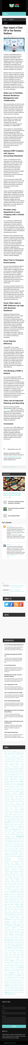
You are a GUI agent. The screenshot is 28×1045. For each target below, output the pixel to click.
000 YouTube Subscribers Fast (12, 751)
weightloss (7, 985)
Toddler (18, 974)
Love (5, 889)
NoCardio (22, 911)
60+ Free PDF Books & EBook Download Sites (13, 644)
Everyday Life (20, 831)
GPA (13, 848)
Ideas (12, 866)
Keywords (6, 878)
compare (13, 804)
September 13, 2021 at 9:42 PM (17, 526)
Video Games (18, 980)
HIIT (11, 856)
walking (15, 982)
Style (8, 964)
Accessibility (21, 756)
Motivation (17, 904)
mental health (20, 894)
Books (22, 781)
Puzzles (22, 930)
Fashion (18, 834)
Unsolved (16, 979)
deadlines (11, 812)
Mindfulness (7, 899)
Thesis (10, 970)
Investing (18, 874)
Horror (12, 863)
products (13, 929)
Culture (22, 809)
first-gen (14, 840)
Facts (10, 834)
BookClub (16, 781)
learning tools (17, 884)
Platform (15, 924)
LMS (17, 887)
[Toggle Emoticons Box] (3, 583)
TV (16, 977)
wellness (11, 987)
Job (8, 876)
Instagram (21, 869)
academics (6, 756)
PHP (18, 922)
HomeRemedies (7, 859)
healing (11, 853)
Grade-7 (6, 849)
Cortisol (19, 806)
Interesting (6, 871)
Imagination (21, 866)
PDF (23, 919)
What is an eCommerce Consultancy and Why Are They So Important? (13, 591)
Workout (9, 990)
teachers (6, 967)
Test (9, 969)
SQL (14, 957)
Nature (9, 909)
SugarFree (16, 964)
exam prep (7, 832)
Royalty (22, 940)
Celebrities (17, 791)
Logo (19, 887)
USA (20, 979)
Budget (16, 784)
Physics (22, 922)
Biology (11, 778)
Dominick (9, 526)
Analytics (6, 764)
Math (22, 891)
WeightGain (21, 984)
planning (6, 924)
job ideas (12, 876)
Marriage (19, 891)
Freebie (9, 843)
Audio (19, 771)
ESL (23, 829)
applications (15, 768)
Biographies (21, 776)
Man (9, 891)
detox (19, 814)
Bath (20, 773)
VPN (11, 982)
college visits (14, 801)
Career (6, 789)
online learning (12, 916)
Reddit (15, 935)
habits (17, 851)
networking (21, 909)
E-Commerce (12, 819)
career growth (18, 789)
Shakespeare (21, 947)
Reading (11, 934)
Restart (15, 939)
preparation (14, 927)
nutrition (6, 914)
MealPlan (6, 892)
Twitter (6, 604)
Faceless (6, 834)
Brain (11, 783)
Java (5, 876)
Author (22, 771)
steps (12, 959)
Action (5, 759)
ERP (10, 466)
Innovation (21, 868)
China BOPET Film (11, 555)
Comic (11, 803)
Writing (6, 992)
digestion (17, 816)
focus (20, 841)
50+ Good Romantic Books (10, 665)
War (23, 982)
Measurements (12, 892)
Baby (13, 773)
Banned (16, 773)
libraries (18, 886)
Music (5, 906)
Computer (17, 804)
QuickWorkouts (17, 932)
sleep (10, 952)
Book (11, 781)
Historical (14, 856)
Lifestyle (8, 887)
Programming (20, 929)
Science (10, 944)
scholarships (17, 942)
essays (9, 831)
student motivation (19, 960)
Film (12, 838)
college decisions (19, 798)
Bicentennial (15, 776)
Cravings (22, 807)
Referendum (21, 935)
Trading (13, 975)
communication (7, 804)
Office (15, 914)
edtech (22, 821)
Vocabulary (7, 982)
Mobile (10, 901)
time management (9, 972)
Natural (14, 907)
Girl (20, 846)
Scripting (17, 944)
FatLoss (13, 836)
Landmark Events (9, 879)
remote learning (14, 937)
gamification (21, 844)
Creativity (6, 809)
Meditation (6, 894)
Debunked (17, 812)
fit (7, 841)
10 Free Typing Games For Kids (10, 684)
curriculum (6, 811)
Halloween (6, 853)
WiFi (14, 987)
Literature (13, 887)
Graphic (19, 849)
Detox (22, 814)
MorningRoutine (11, 904)
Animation (6, 766)
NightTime (15, 911)
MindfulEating (21, 897)
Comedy (6, 803)
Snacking (6, 954)
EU (12, 831)
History (19, 856)
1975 (16, 753)
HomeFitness (21, 858)
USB (23, 979)
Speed (17, 955)
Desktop (14, 814)
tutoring (13, 977)
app (23, 766)
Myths (22, 906)
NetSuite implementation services (12, 456)
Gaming (6, 846)
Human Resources (15, 864)
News (5, 911)
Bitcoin (15, 778)
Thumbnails (17, 970)
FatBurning (7, 836)
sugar (12, 964)
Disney (15, 817)
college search (7, 801)
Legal (22, 884)
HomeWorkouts (15, 861)
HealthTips (21, 853)
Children (21, 793)
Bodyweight (6, 781)
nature (5, 909)
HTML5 (22, 863)
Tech (16, 967)
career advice (11, 789)
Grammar (15, 849)
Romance (10, 940)
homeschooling (20, 859)
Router (15, 940)
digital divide (10, 817)
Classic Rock (18, 794)
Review (6, 940)
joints (17, 876)
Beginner (13, 774)
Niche (10, 911)
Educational (7, 826)
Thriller (13, 970)
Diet (14, 816)
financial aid (21, 838)
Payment (19, 919)
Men (15, 894)
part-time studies (13, 919)
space (10, 955)
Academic (21, 754)
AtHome (15, 771)
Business (11, 20)
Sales (5, 942)
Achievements (18, 758)
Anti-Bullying (15, 766)
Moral (5, 904)
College (12, 798)
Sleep (14, 952)
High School (7, 856)
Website (16, 984)
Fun (13, 843)
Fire (5, 840)
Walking (19, 982)
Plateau (10, 924)
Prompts (11, 930)
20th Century (15, 754)
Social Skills (20, 954)
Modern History (20, 901)
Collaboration (21, 796)
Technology (21, 967)
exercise (13, 832)
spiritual (22, 955)
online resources (20, 916)
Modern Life (7, 902)
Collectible (6, 798)
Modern (14, 901)
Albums (11, 763)
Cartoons (12, 791)
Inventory (13, 874)
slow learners (20, 952)
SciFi (14, 944)
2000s (5, 754)
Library (22, 886)
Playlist (19, 924)
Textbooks (21, 969)
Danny (8, 544)
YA (17, 992)
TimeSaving (7, 974)
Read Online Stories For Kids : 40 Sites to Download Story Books (13, 675)
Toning (22, 974)
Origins (17, 917)
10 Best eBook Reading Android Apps (12, 700)
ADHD (22, 759)
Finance (16, 838)
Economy (14, 821)
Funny (22, 843)
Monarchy (12, 902)
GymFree (13, 851)
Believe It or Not (20, 774)
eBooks (9, 821)
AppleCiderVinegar (8, 768)
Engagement (21, 826)
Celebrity (22, 791)
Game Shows (11, 844)
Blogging (6, 779)
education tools (20, 824)
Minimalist (17, 899)
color (19, 801)
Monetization (17, 902)
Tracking (9, 975)
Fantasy (14, 834)
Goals (10, 848)
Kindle (22, 878)
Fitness (10, 841)
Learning (17, 881)
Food (5, 843)
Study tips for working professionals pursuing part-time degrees (16, 502)
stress (22, 959)
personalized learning (10, 921)
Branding (22, 783)
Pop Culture (17, 926)
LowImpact (16, 889)
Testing (16, 969)
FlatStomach (15, 841)
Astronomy (11, 771)
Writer (22, 990)
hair (23, 851)
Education (7, 822)
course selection (14, 807)
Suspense (21, 965)
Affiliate (17, 761)
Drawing (22, 817)
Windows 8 (17, 987)
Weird (12, 985)
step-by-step (7, 959)
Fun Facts (17, 843)
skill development (20, 950)
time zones (20, 972)
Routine (18, 940)
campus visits (10, 788)
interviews (21, 873)
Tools (5, 975)
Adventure (13, 761)
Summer (22, 964)
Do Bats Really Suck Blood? (14, 516)
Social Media (12, 954)
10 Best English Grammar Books (11, 732)
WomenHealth (11, 989)
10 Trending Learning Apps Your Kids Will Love (13, 655)
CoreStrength (14, 806)
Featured (13, 466)
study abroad (12, 962)
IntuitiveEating (7, 874)
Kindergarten (16, 878)
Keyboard (22, 876)
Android (12, 764)
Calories (17, 786)
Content (22, 804)
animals (17, 764)
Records (6, 935)
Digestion (22, 816)
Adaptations (13, 759)
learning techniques (8, 884)
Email (12, 826)
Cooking (6, 806)
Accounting (6, 758)
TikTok (22, 970)
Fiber (5, 838)
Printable (22, 927)
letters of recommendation (10, 886)
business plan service (16, 533)
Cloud (22, 794)
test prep (12, 969)
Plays (22, 924)
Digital (5, 817)
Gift (18, 846)
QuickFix (6, 932)
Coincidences (11, 796)
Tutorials (10, 977)
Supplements (12, 965)
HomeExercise (7, 858)
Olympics (19, 914)
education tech (13, 824)
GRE (23, 849)
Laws (23, 879)
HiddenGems (21, 854)
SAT (8, 942)
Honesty (22, 861)
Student (12, 960)
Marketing (13, 891)
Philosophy (21, 921)
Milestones (6, 897)
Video (13, 980)
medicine (22, 892)
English (6, 827)
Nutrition (11, 914)
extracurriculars (20, 832)
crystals (16, 809)
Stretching (6, 960)
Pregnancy (6, 927)
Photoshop (13, 922)
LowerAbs (10, 889)
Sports (10, 957)
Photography (7, 922)
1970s (12, 753)
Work (5, 990)
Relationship (7, 937)
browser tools (12, 784)
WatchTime (6, 984)
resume (19, 939)
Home (5, 20)
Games (16, 844)
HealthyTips (14, 854)
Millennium (12, 897)
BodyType (21, 779)
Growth (5, 851)
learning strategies (12, 883)
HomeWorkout (7, 861)
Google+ (21, 604)
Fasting (22, 834)
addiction (19, 759)
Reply (8, 540)
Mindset (12, 899)
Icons (5, 866)
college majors (14, 799)
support (17, 965)
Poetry (5, 926)
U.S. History (7, 979)
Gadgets (6, 844)
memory (12, 894)
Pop (12, 926)
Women (6, 989)
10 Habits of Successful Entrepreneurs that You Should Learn (13, 722)
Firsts (5, 841)
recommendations (19, 934)
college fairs (7, 799)
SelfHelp (9, 947)
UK (12, 979)
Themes (6, 970)
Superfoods (6, 965)
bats (23, 773)
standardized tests (19, 957)
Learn (12, 881)
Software (6, 955)
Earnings (18, 819)
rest (13, 939)
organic (5, 917)
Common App (20, 803)
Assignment (21, 769)
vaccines (6, 980)
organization (11, 917)
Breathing (6, 784)
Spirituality (6, 957)
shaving (6, 949)
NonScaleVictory (20, 912)
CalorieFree (12, 786)
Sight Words (11, 950)
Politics (9, 926)
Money (22, 902)
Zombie (14, 994)
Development (7, 816)
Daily (11, 811)
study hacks (18, 962)
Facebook (11, 604)
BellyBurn (6, 776)
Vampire (10, 980)
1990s (22, 753)
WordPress (21, 989)
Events (15, 831)
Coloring (22, 801)
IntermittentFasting (14, 871)
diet (12, 816)
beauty (9, 774)
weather (11, 984)
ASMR (16, 769)
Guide (9, 851)
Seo (13, 947)
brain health (16, 783)
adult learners (7, 761)
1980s (18, 753)
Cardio (22, 788)
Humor (22, 864)
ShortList (22, 949)
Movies (22, 904)
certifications (7, 793)
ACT (23, 758)
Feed (16, 604)
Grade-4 (17, 848)
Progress (6, 930)
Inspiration (6, 869)
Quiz (22, 932)
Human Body (7, 864)
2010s (9, 754)
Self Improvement (16, 945)
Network (16, 909)
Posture (22, 926)
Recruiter (11, 935)
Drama (18, 817)
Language (17, 879)
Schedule (12, 942)
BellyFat (10, 776)
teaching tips (11, 967)
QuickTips (11, 932)
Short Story (16, 949)
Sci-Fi (5, 944)
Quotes (6, 934)
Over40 (22, 917)
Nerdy (12, 909)
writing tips (11, 992)
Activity (9, 759)
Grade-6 (22, 848)
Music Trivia (11, 906)
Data (20, 811)
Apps (20, 768)
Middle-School (20, 896)
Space (14, 955)
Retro (22, 939)
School (22, 942)
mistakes (22, 899)
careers (8, 791)
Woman (22, 987)
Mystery (17, 906)
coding (5, 796)
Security (9, 945)
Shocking (10, 949)
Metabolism (6, 896)
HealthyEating (7, 854)
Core (10, 806)
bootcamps (6, 783)
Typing (22, 977)
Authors (6, 773)
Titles (15, 974)
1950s (5, 753)
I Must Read (13, 1042)
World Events (17, 990)
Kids (11, 878)
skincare (6, 952)
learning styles (20, 883)
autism (9, 773)
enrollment (12, 827)
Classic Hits (12, 794)
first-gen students (20, 840)
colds (16, 796)
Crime (11, 809)
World (12, 990)
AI (20, 761)
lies (5, 887)
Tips (11, 974)
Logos (22, 887)
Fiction (9, 838)
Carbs (19, 788)
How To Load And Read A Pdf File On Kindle (13, 692)
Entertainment (20, 827)
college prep (21, 799)
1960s (9, 753)
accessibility (13, 756)
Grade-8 (10, 849)
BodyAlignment (13, 779)
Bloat (19, 778)
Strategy (17, 959)
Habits (20, 851)
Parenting (6, 919)
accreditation (12, 758)
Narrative (11, 907)
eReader (15, 829)
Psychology (16, 930)
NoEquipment (7, 912)
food (23, 841)
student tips (6, 962)
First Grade (9, 840)
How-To (17, 863)
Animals (22, 764)
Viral (23, 980)
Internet (11, 873)
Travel (16, 975)
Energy (15, 826)
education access (15, 822)
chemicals (14, 793)
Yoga (19, 992)
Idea (9, 866)
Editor (18, 821)
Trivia (19, 975)
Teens (5, 969)
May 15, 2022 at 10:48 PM (15, 544)
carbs (15, 788)
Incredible (6, 868)
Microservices (13, 896)
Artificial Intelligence (9, 769)
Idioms (15, 866)
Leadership (7, 881)
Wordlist (16, 989)
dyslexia (6, 819)
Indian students (12, 868)
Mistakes (6, 901)
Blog (23, 778)
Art (23, 768)
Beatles (6, 774)
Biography (6, 778)
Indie (18, 868)
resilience (22, 937)
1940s (22, 751)
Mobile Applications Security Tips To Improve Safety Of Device (14, 711)
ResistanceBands (8, 939)
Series (15, 947)
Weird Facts (17, 985)
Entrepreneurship (8, 829)
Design (10, 814)
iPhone (22, 874)
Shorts (5, 950)
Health (16, 853)
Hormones (6, 863)
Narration (6, 907)
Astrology (6, 771)
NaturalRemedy (20, 907)
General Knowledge (12, 846)
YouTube (10, 994)
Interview (16, 873)
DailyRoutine (15, 811)
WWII (15, 992)
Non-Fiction (13, 912)
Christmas (6, 794)
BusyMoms (6, 786)
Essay (5, 831)
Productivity (7, 929)
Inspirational (14, 869)
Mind (16, 897)
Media (17, 892)
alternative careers (19, 763)
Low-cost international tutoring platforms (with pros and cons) (12, 494)
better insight (7, 410)
